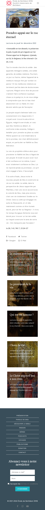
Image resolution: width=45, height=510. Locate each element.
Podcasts (22, 436)
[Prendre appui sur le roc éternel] (22, 18)
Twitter (23, 237)
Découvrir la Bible (22, 424)
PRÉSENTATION (22, 416)
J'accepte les (24, 484)
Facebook (11, 237)
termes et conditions (29, 484)
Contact (22, 452)
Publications (22, 444)
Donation (22, 448)
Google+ (12, 241)
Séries (22, 432)
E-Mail (23, 241)
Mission (22, 428)
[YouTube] (27, 506)
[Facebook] (17, 506)
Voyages (22, 440)
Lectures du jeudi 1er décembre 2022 (21, 43)
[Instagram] (22, 506)
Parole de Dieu (22, 420)
